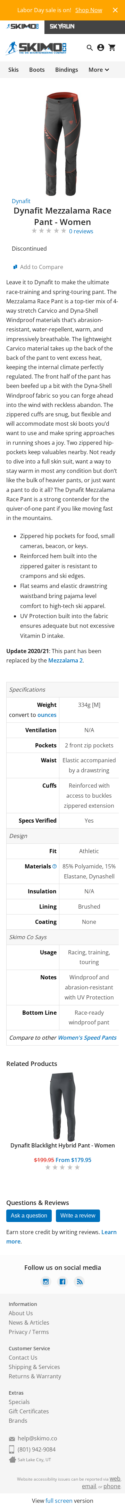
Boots (37, 69)
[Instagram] (46, 1282)
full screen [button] (59, 1501)
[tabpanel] (62, 1122)
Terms (40, 1332)
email (89, 1486)
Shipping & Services (34, 1367)
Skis (13, 69)
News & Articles (29, 1322)
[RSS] (79, 1282)
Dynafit (21, 201)
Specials (19, 1402)
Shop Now (88, 10)
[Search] (92, 48)
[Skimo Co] (39, 53)
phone (111, 1486)
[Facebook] (62, 1282)
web (115, 1478)
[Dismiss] (115, 9)
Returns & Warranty (35, 1376)
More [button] (96, 69)
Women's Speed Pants (87, 1037)
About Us (21, 1313)
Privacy (18, 1332)
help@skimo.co (37, 1438)
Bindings (66, 69)
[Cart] (113, 48)
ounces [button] (47, 715)
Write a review (77, 1216)
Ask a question (29, 1216)
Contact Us (23, 1357)
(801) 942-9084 (37, 1449)
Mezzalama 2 (65, 660)
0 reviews (81, 231)
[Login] (102, 48)
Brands (18, 1420)
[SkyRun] (62, 27)
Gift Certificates (29, 1411)
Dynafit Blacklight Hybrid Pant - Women (62, 1145)
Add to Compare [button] (41, 267)
